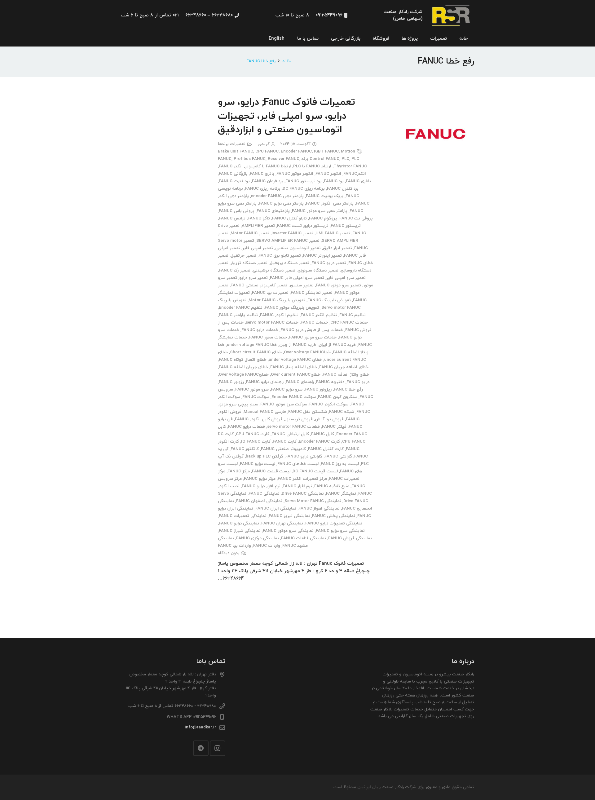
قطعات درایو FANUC (246, 427)
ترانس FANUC (232, 218)
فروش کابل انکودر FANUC (259, 419)
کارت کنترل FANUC (326, 449)
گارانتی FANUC (338, 456)
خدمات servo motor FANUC (272, 322)
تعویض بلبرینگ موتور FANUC (292, 308)
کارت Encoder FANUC (319, 441)
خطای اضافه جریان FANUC (343, 367)
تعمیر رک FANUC (234, 270)
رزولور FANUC (231, 382)
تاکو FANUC (259, 218)
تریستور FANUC (346, 226)
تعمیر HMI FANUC (332, 233)
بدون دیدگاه (229, 553)
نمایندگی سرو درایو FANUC (340, 531)
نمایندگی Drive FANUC (303, 494)
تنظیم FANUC (352, 315)
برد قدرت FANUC (234, 181)
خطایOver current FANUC (295, 375)
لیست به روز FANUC (340, 464)
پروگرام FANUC (323, 218)
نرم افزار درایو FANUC (261, 486)
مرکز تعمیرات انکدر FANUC (302, 479)
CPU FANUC (267, 151)
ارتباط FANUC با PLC (312, 166)
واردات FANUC (266, 546)
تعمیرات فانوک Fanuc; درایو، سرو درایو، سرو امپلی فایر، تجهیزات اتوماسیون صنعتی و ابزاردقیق (286, 116)
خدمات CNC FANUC (349, 322)
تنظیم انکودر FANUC (279, 315)
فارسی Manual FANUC (265, 412)
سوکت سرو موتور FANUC (283, 404)
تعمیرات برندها (231, 144)
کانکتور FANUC (245, 449)
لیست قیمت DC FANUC (315, 471)
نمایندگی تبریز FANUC (289, 516)
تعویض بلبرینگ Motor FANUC (277, 300)
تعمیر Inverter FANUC (292, 233)
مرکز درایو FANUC (259, 479)
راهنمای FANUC (300, 382)
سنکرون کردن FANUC (337, 397)
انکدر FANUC (231, 166)
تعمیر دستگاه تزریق (249, 263)
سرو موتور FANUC (252, 389)
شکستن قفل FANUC (307, 412)
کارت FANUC (285, 441)
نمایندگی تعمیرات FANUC (243, 516)
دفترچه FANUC (330, 382)
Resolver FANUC (283, 159)
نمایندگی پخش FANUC (333, 516)
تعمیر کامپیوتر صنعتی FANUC (259, 285)
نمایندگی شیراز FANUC (240, 531)
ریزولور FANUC (318, 389)
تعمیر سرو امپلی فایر (346, 278)
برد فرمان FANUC (267, 181)
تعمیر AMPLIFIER (258, 226)
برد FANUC (334, 181)
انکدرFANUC (354, 174)
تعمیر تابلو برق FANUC (279, 256)
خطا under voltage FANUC (252, 345)
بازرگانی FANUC (233, 174)
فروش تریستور (299, 419)
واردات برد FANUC (234, 546)
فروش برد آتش (329, 419)
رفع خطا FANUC (348, 389)
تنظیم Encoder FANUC (240, 308)
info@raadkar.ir (200, 727)
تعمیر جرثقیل (243, 256)
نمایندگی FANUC (264, 494)
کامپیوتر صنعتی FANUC (283, 449)
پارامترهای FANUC (273, 211)
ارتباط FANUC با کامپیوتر (268, 166)
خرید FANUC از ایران (337, 345)
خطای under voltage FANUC (295, 360)
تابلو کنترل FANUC (289, 218)
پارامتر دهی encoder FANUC (277, 196)
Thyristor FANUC (350, 166)
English (276, 38)
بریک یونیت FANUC (324, 196)
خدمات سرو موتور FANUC (313, 337)
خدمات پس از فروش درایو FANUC (311, 330)
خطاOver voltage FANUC (307, 352)
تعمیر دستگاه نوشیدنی (274, 270)
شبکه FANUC (341, 412)
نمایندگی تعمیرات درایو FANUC (333, 523)
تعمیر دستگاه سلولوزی (318, 270)
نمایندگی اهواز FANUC (319, 508)
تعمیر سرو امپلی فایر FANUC (297, 278)
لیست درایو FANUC (257, 464)
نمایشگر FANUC (341, 494)
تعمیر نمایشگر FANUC (312, 293)
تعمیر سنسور (301, 285)
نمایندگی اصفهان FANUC (259, 501)
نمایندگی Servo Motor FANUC (312, 501)
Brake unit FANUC (235, 151)
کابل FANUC (322, 434)
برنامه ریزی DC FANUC (304, 189)
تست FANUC (289, 226)
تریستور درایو (316, 226)
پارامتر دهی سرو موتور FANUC (319, 211)
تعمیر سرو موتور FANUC (338, 285)
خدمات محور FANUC (268, 337)
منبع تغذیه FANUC (331, 486)
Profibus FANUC (250, 159)
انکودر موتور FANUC (294, 174)
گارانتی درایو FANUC (303, 456)
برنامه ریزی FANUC (262, 189)
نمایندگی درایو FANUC (239, 523)
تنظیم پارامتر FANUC (238, 315)
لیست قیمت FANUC (271, 471)
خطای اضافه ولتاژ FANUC (293, 367)
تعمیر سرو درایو (253, 278)
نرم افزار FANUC (297, 486)
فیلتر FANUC (334, 427)
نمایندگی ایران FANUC (275, 508)
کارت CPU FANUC (252, 434)
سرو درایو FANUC (286, 389)
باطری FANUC (358, 181)
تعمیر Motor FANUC (250, 233)
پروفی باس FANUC (236, 211)
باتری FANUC (262, 174)
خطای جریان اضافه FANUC (243, 367)
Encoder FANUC (296, 151)
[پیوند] (451, 15)
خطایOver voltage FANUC (244, 375)
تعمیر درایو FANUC (328, 263)
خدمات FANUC (314, 322)
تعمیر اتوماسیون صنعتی (298, 248)
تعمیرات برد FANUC (270, 293)
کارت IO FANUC (256, 441)
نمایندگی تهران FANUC (282, 523)
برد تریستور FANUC (303, 181)
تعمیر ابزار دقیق (337, 248)
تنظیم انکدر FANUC (319, 315)
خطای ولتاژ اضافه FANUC (346, 375)
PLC (345, 159)
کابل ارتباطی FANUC (290, 434)
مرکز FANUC (238, 471)
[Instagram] (217, 748)
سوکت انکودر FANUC (328, 404)
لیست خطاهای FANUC (298, 464)
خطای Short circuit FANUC (256, 352)
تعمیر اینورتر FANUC (322, 256)
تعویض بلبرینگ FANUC (329, 300)
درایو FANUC (357, 382)
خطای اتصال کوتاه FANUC (243, 360)
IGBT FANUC (326, 151)
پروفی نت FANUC (356, 218)
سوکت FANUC (255, 397)
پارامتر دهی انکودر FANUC (330, 203)
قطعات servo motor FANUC (293, 427)
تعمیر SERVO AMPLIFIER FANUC (288, 241)
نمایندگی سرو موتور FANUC (288, 531)
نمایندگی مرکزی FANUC (257, 538)
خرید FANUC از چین (297, 345)
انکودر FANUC (328, 174)
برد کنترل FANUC (343, 189)
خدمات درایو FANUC (259, 330)
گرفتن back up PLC (264, 456)
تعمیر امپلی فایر (257, 248)
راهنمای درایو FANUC (265, 382)
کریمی (264, 144)
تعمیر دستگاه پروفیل (289, 263)
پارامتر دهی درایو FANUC (281, 203)
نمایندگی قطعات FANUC (303, 538)
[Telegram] (201, 748)
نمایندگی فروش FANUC (350, 538)
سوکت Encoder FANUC (293, 397)
